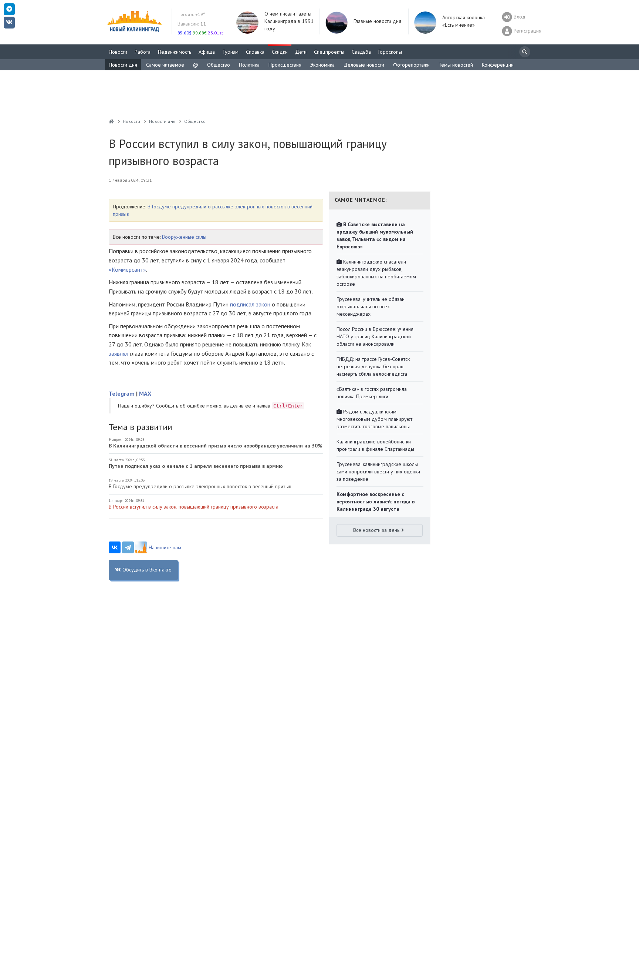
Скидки (280, 51)
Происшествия (284, 64)
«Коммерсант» (127, 269)
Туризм (230, 51)
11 (192, 23)
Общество (218, 64)
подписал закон (250, 304)
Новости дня (123, 64)
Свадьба (361, 51)
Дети (301, 51)
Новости (118, 51)
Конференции (498, 64)
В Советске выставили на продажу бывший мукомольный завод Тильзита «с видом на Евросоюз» (375, 235)
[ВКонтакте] (115, 547)
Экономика (322, 64)
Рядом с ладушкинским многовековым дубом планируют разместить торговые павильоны (374, 419)
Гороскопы (390, 51)
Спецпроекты (329, 51)
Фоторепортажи (411, 64)
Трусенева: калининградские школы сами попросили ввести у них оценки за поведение (378, 471)
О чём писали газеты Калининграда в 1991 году (289, 21)
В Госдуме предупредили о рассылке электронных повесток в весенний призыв (200, 486)
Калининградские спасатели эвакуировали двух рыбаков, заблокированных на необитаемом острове (376, 272)
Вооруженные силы (184, 237)
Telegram (122, 393)
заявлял (118, 353)
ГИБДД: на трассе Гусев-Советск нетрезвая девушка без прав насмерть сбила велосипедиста (373, 366)
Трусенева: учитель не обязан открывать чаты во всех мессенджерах (371, 306)
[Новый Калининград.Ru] (111, 121)
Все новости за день (376, 530)
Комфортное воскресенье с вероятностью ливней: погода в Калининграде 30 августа (376, 501)
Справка (255, 51)
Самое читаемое (165, 64)
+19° (191, 14)
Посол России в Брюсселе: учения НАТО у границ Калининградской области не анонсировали (375, 336)
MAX (145, 393)
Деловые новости (364, 64)
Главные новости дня (377, 21)
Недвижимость (174, 51)
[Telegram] (128, 547)
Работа (143, 51)
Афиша (207, 51)
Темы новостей (456, 64)
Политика (249, 64)
